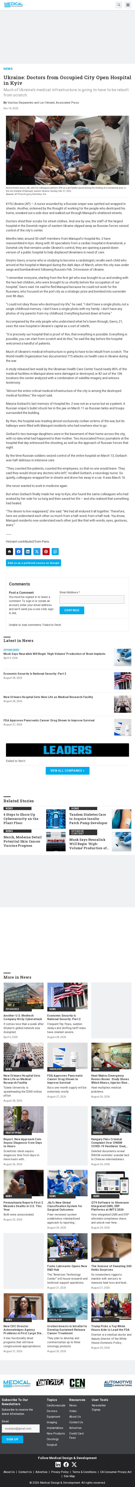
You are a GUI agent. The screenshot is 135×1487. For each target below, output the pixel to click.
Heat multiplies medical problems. (106, 1089)
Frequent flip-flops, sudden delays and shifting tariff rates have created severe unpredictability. (66, 1028)
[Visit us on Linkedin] (58, 1464)
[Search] (118, 4)
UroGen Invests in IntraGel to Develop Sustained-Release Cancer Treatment (67, 1330)
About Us (9, 1472)
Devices (97, 1132)
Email (5, 1421)
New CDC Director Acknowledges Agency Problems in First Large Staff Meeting (24, 1330)
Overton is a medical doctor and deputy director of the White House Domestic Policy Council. (111, 1339)
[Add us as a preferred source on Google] (55, 551)
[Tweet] (36, 551)
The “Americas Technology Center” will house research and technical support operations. (67, 1278)
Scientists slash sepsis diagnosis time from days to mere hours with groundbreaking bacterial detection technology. (21, 1155)
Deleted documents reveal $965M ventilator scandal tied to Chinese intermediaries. (110, 1155)
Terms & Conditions (84, 1472)
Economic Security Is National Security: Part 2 (35, 673)
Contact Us (25, 1472)
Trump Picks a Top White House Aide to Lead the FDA (110, 1328)
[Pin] (46, 551)
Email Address (70, 592)
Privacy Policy (60, 1472)
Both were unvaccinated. (19, 1214)
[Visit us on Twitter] (74, 1464)
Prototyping (13, 1132)
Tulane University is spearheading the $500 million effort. (23, 1091)
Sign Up (12, 1439)
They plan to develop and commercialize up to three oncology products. (63, 1342)
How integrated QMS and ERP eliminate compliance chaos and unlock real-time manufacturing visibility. (110, 1219)
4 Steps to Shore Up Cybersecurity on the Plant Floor (21, 819)
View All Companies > (67, 770)
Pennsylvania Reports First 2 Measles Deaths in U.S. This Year (23, 1206)
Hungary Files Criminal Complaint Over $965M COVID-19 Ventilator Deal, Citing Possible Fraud (108, 1143)
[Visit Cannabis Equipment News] (77, 1383)
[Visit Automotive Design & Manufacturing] (118, 1383)
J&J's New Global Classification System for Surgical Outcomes (64, 1206)
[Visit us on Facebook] (66, 1464)
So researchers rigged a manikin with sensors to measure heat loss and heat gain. (108, 1279)
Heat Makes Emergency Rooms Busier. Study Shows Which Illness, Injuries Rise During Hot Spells (110, 1079)
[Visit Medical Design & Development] (17, 1383)
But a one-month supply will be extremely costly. (66, 1089)
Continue (71, 610)
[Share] (18, 551)
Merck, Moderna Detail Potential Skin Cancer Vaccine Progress (23, 841)
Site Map (69, 1476)
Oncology (55, 1069)
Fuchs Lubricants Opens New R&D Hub (67, 1268)
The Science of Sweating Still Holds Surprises (111, 1268)
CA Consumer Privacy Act (115, 1472)
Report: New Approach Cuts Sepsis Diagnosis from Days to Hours (23, 1143)
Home (75, 808)
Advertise (41, 1472)
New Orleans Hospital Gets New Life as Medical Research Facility (48, 697)
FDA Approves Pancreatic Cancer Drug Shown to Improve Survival (49, 720)
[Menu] (127, 4)
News (8, 69)
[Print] (9, 551)
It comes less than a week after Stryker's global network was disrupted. (24, 1028)
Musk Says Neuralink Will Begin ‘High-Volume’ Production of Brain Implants (54, 654)
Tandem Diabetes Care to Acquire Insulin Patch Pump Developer (88, 819)
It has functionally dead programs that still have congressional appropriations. (22, 1342)
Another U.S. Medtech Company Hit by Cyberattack (23, 1017)
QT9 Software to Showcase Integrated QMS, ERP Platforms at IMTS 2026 (110, 1206)
